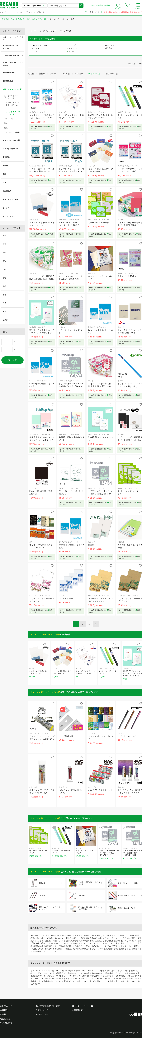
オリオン (35, 48)
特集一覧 (40, 12)
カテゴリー (4, 12)
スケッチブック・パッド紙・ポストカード (12, 105)
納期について (42, 1010)
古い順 (53, 73)
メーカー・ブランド (24, 12)
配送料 (3, 1014)
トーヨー (72, 51)
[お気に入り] (118, 6)
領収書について (43, 1014)
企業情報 (76, 1010)
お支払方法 (5, 1019)
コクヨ (34, 51)
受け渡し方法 (6, 1023)
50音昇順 (65, 73)
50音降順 (79, 73)
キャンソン (73, 48)
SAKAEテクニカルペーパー (43, 45)
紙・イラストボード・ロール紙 (11, 97)
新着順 (42, 73)
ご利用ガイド (93, 12)
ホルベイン (109, 45)
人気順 (31, 73)
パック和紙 (8, 119)
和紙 (6, 123)
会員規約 (4, 1010)
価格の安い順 (112, 73)
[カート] (127, 6)
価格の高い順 (94, 73)
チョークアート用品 (12, 132)
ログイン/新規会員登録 (99, 5)
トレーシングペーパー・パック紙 (45, 634)
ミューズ (72, 45)
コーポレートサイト (81, 1006)
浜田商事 (108, 48)
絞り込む (12, 360)
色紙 (6, 128)
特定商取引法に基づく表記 (48, 1006)
